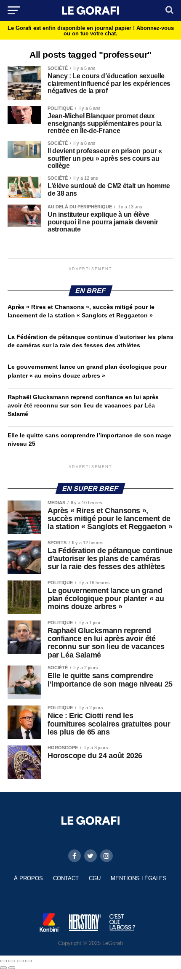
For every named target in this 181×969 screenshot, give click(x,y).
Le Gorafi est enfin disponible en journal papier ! (91, 30)
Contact (66, 878)
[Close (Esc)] (3, 961)
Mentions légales (139, 878)
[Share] (11, 961)
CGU (95, 878)
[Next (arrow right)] (11, 967)
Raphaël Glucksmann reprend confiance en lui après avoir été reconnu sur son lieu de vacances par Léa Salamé (83, 405)
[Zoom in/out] (28, 961)
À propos (28, 878)
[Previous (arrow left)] (3, 967)
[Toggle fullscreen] (20, 961)
